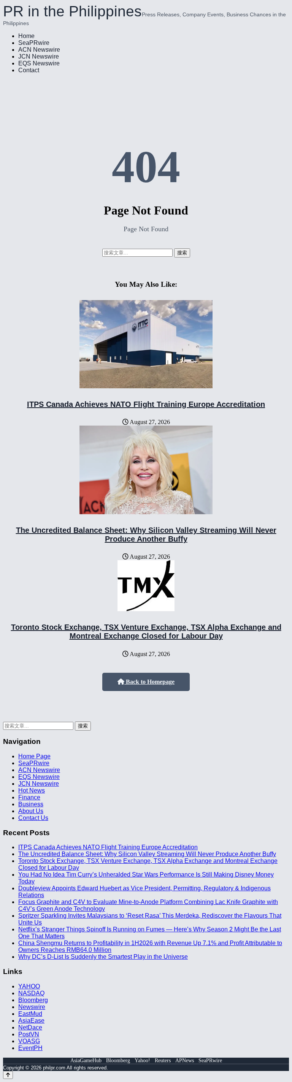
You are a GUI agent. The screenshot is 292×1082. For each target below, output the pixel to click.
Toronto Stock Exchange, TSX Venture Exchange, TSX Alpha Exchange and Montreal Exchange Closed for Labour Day (146, 631)
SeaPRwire (33, 43)
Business (30, 804)
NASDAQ (31, 993)
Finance (29, 797)
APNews (184, 1060)
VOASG (29, 1041)
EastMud (30, 1014)
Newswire (31, 1007)
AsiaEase (31, 1020)
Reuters (163, 1060)
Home (26, 36)
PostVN (28, 1034)
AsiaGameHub (86, 1060)
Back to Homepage (149, 681)
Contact (28, 70)
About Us (30, 811)
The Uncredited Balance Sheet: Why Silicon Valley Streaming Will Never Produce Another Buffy (146, 534)
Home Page (34, 756)
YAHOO (29, 986)
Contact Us (33, 818)
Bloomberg (33, 1000)
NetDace (30, 1027)
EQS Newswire (39, 63)
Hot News (31, 790)
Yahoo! (142, 1060)
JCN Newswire (38, 56)
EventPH (30, 1048)
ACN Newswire (39, 49)
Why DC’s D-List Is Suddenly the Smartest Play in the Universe (103, 956)
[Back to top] (8, 1075)
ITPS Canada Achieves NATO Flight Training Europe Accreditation (146, 404)
